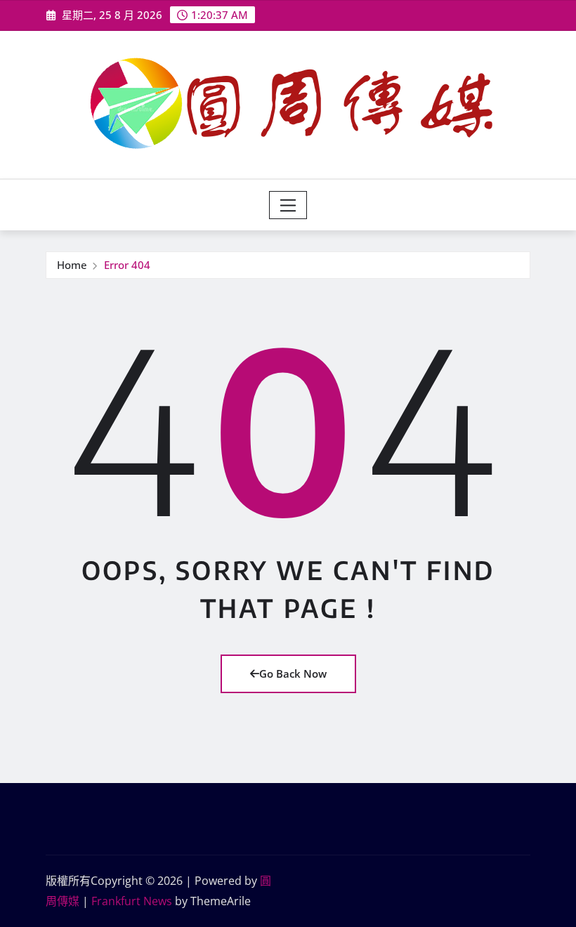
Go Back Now (293, 673)
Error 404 (127, 265)
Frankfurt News (131, 901)
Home (72, 265)
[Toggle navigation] (288, 205)
